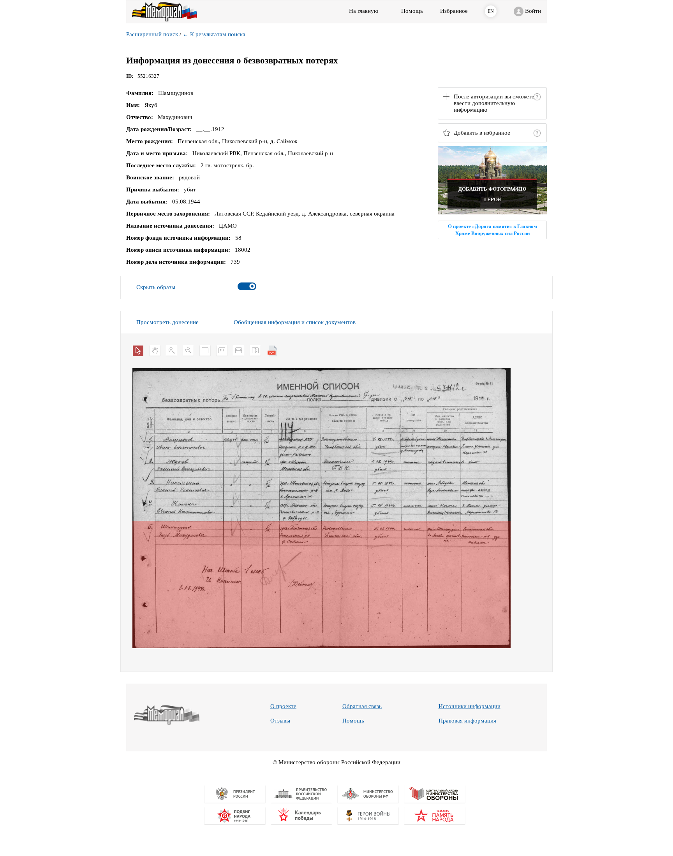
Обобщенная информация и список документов (295, 322)
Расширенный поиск (152, 34)
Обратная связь (362, 706)
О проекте (283, 706)
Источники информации (469, 706)
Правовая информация (467, 720)
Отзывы (280, 720)
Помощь (353, 720)
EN (491, 11)
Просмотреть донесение (167, 322)
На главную (363, 11)
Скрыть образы (155, 287)
